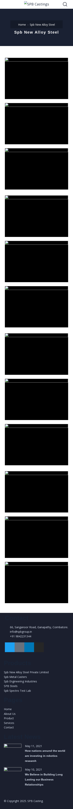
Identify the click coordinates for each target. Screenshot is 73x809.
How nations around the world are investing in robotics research (45, 755)
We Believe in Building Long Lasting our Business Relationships (44, 779)
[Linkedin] (29, 647)
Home (22, 24)
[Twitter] (10, 647)
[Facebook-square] (19, 647)
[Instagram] (39, 647)
